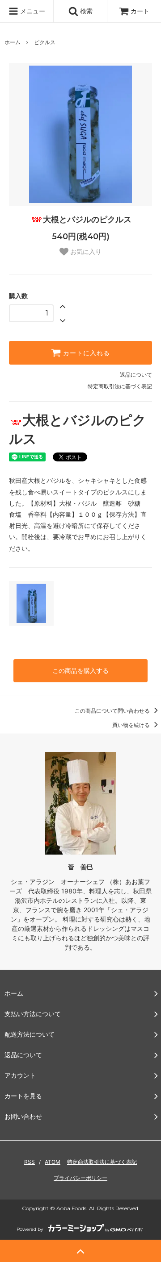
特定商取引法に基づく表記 (120, 386)
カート (140, 11)
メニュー (31, 11)
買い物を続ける (131, 725)
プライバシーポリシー (80, 1178)
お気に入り (85, 251)
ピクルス (44, 42)
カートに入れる (85, 353)
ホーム (12, 42)
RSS (29, 1161)
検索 (85, 11)
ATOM (52, 1161)
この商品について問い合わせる (113, 710)
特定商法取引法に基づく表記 (102, 1161)
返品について (136, 374)
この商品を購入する (80, 670)
